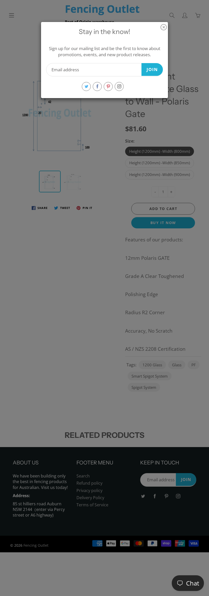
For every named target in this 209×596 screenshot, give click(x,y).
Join (152, 69)
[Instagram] (119, 86)
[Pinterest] (108, 86)
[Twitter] (86, 86)
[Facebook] (97, 86)
